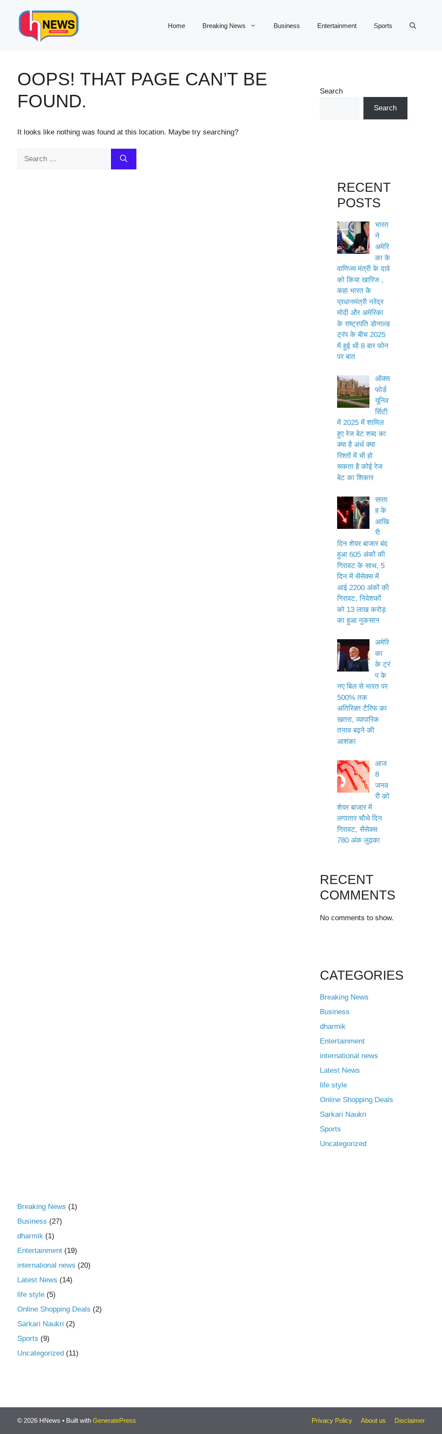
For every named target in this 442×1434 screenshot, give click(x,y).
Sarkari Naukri (343, 1114)
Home (176, 25)
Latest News (340, 1070)
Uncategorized (343, 1144)
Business (287, 25)
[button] (413, 26)
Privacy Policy (332, 1420)
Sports (383, 25)
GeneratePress (114, 1420)
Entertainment (337, 25)
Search (331, 91)
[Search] (123, 159)
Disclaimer (410, 1420)
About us (373, 1420)
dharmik (333, 1026)
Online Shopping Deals (356, 1100)
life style (333, 1085)
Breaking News (224, 25)
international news (349, 1056)
